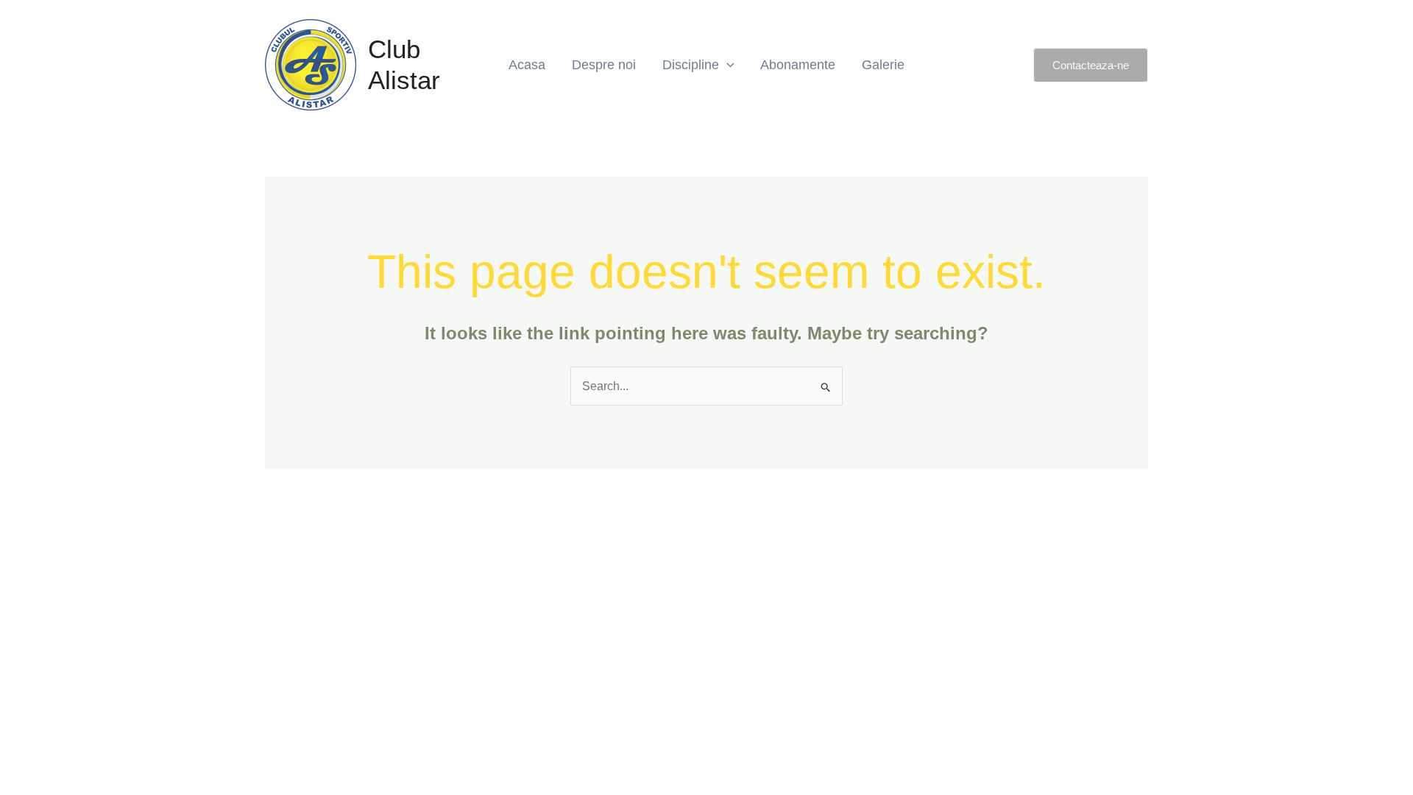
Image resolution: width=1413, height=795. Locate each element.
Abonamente (797, 64)
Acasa (527, 64)
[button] (1090, 65)
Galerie (883, 64)
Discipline (690, 64)
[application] (726, 65)
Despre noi (604, 64)
